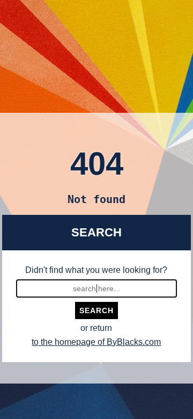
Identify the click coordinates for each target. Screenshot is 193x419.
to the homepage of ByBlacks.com (96, 341)
